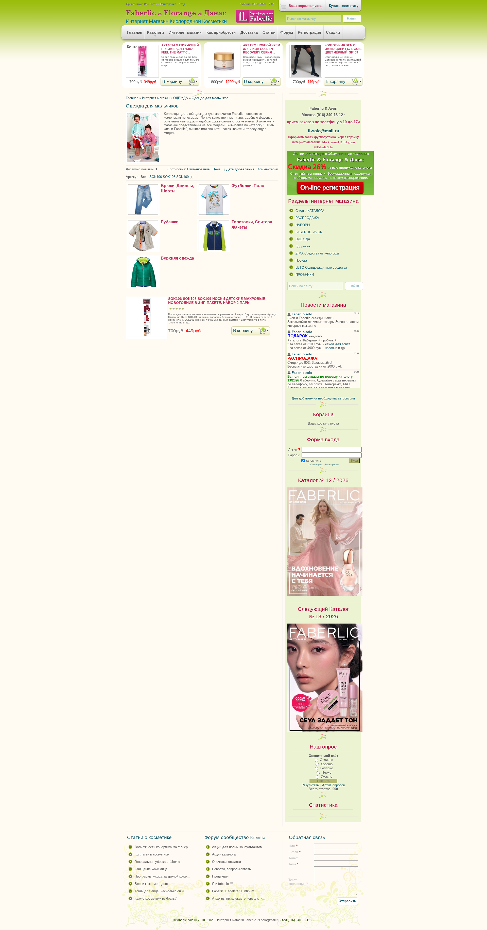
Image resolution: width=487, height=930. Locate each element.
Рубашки (170, 222)
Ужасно (326, 776)
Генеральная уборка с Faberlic (157, 862)
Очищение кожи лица (151, 869)
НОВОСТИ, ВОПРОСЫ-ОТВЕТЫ (231, 869)
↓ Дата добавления (238, 169)
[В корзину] (180, 82)
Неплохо (326, 768)
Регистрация (168, 4)
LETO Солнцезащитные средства (321, 267)
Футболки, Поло (248, 186)
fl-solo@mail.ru (323, 130)
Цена (216, 169)
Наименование (198, 169)
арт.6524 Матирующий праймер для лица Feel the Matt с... (180, 49)
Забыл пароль (315, 464)
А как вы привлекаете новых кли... (238, 898)
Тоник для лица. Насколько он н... (161, 891)
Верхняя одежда (177, 258)
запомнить (313, 460)
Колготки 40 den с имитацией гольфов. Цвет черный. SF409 (343, 49)
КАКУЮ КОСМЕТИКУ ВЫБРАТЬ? (156, 898)
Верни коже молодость (152, 884)
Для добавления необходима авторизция (323, 398)
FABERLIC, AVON (308, 232)
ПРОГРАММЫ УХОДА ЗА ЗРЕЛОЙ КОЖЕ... (162, 876)
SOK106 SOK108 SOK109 (171, 177)
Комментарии (267, 169)
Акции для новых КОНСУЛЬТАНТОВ (237, 847)
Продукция (220, 876)
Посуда (301, 260)
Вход (182, 4)
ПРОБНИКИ (304, 275)
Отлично (326, 760)
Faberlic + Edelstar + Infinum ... (235, 891)
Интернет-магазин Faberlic (236, 920)
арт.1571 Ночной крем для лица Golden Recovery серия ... (261, 49)
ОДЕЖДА (302, 239)
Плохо (326, 772)
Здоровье (302, 246)
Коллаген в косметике (152, 854)
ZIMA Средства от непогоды (317, 253)
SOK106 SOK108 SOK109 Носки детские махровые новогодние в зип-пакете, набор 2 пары (216, 301)
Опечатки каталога (226, 862)
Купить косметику (343, 6)
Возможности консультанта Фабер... (163, 847)
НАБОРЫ (302, 225)
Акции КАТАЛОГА (224, 854)
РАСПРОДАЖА (307, 218)
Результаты (310, 785)
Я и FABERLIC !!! (222, 884)
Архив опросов (333, 785)
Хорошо (327, 764)
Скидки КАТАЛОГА (309, 211)
